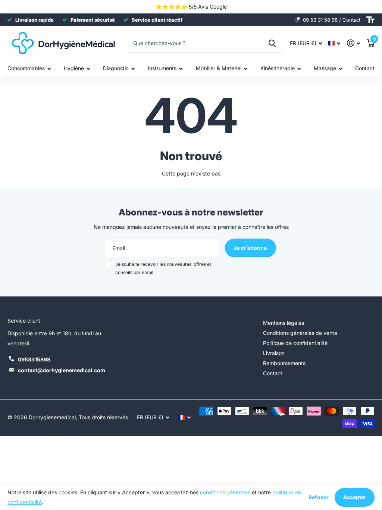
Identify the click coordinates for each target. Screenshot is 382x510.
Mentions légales (283, 323)
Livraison (274, 353)
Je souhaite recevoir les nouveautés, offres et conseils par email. (163, 268)
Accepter (354, 497)
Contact (365, 68)
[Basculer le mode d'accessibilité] (370, 20)
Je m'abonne (251, 248)
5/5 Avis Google (208, 6)
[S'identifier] (353, 43)
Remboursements (284, 363)
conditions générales (225, 492)
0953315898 (34, 359)
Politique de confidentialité (295, 343)
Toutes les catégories (29, 68)
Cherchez (272, 43)
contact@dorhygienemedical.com (61, 370)
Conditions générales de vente (300, 333)
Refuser (319, 497)
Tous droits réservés (103, 417)
